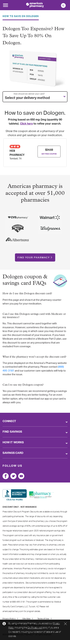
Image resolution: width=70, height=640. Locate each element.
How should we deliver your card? (29, 94)
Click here (26, 123)
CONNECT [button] (9, 421)
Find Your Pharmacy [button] (34, 257)
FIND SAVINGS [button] (12, 431)
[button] (35, 96)
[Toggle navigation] (5, 6)
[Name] (6, 476)
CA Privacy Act (35, 627)
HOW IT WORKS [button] (13, 442)
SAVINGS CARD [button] (13, 452)
